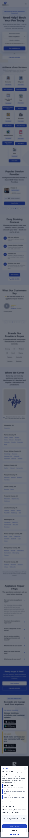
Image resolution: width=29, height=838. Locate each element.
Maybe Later (14, 830)
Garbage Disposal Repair (20, 809)
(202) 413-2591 (14, 834)
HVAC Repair (15, 812)
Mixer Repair (6, 812)
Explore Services (14, 826)
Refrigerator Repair (7, 801)
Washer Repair (18, 801)
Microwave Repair (7, 809)
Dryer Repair (6, 804)
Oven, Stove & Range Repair (9, 806)
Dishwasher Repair (16, 804)
